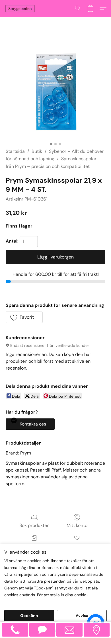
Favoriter (77, 546)
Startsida (15, 151)
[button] (21, 8)
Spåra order (34, 546)
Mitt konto (77, 525)
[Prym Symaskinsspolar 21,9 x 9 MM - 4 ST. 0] (55, 89)
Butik (37, 151)
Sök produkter (34, 525)
